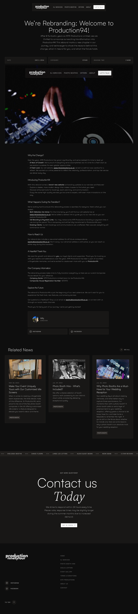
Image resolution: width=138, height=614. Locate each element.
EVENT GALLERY (66, 572)
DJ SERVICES (58, 7)
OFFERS (81, 7)
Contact (63, 588)
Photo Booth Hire (67, 564)
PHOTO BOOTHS (70, 7)
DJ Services (65, 560)
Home (62, 556)
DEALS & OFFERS (66, 568)
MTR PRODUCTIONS (67, 580)
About (88, 7)
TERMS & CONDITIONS (68, 576)
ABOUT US (64, 584)
